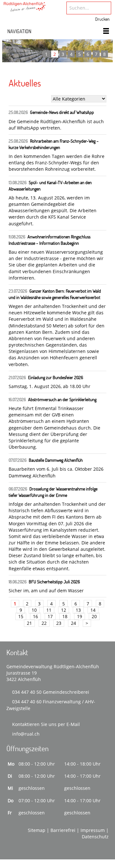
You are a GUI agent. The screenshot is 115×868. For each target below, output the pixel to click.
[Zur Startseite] (24, 8)
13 (78, 610)
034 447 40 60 (27, 702)
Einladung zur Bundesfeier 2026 (55, 377)
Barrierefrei (62, 830)
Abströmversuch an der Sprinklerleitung (62, 399)
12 (63, 610)
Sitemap (36, 830)
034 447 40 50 (27, 692)
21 (29, 623)
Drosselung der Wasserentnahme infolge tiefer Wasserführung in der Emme (53, 492)
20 (94, 616)
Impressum (92, 830)
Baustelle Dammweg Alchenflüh (56, 460)
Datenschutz (95, 837)
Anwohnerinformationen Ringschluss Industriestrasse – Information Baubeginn (49, 240)
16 (35, 616)
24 (73, 623)
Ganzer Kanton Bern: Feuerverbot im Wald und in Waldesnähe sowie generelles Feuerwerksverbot (55, 294)
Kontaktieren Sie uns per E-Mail (46, 724)
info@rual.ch (26, 734)
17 (50, 616)
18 (64, 616)
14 (93, 610)
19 (79, 616)
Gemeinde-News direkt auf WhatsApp (62, 112)
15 (20, 616)
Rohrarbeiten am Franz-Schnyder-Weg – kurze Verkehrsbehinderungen (54, 144)
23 (58, 623)
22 (44, 623)
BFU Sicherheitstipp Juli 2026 (54, 582)
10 (34, 610)
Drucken (102, 19)
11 (48, 610)
